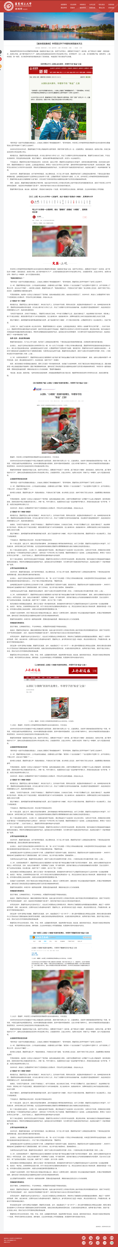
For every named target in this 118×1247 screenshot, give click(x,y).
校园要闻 (64, 4)
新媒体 (72, 8)
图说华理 (64, 8)
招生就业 (102, 4)
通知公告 (102, 8)
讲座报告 (111, 8)
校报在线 (92, 8)
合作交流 (92, 4)
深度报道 (111, 4)
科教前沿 (83, 4)
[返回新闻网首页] (18, 1)
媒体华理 (83, 8)
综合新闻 (73, 4)
